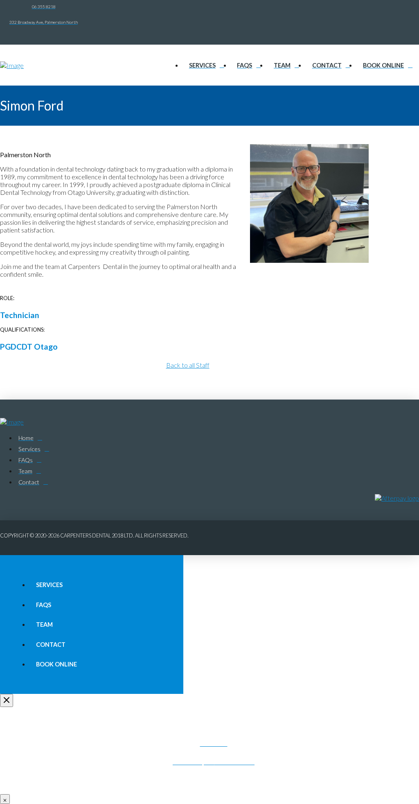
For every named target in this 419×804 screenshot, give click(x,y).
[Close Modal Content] (5, 799)
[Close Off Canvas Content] (6, 700)
